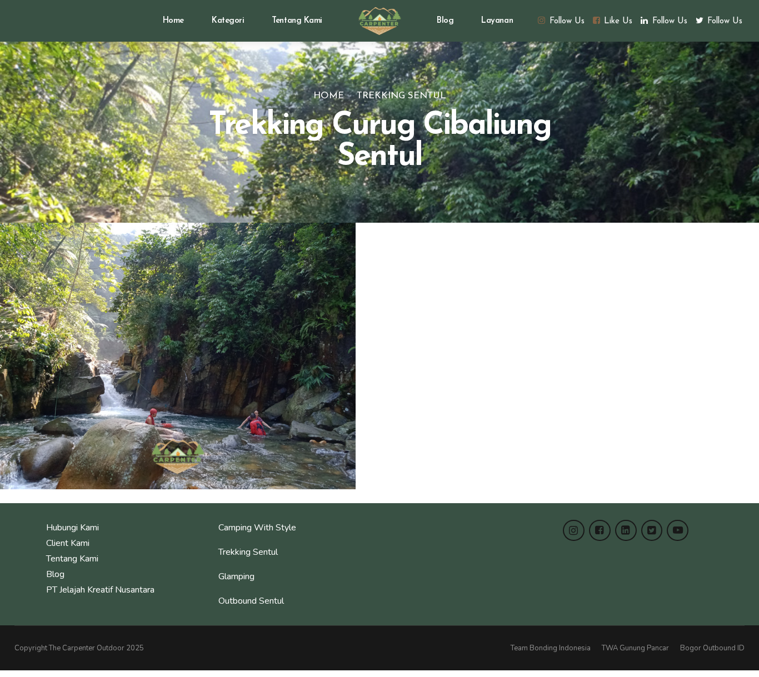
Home (173, 21)
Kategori (228, 21)
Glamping (236, 576)
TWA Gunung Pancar (635, 648)
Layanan (497, 21)
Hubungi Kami (72, 527)
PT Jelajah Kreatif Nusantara (100, 590)
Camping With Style (257, 527)
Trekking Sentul (401, 96)
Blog (445, 21)
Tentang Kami (297, 21)
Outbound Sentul (251, 601)
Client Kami (67, 543)
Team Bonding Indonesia (551, 648)
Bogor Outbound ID (712, 648)
